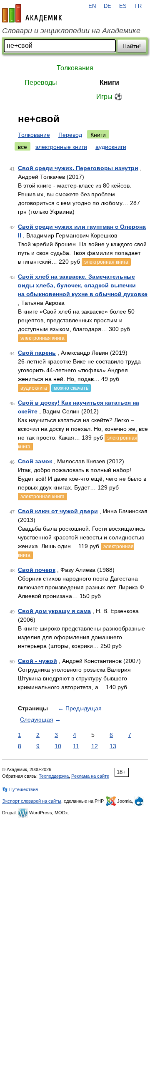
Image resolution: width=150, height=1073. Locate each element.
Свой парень (37, 352)
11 (76, 746)
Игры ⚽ (109, 96)
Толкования (75, 68)
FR (138, 6)
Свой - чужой (37, 661)
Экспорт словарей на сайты (31, 801)
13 (113, 746)
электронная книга (106, 262)
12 (94, 746)
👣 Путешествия (20, 789)
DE (107, 6)
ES (123, 6)
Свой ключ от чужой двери (58, 511)
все (22, 146)
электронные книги (61, 146)
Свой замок (35, 461)
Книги (109, 82)
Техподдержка (54, 776)
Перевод (70, 134)
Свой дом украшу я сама (54, 611)
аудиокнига (33, 388)
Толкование (34, 134)
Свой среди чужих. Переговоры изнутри (78, 168)
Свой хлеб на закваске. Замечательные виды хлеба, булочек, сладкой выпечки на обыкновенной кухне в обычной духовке (83, 285)
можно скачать (71, 388)
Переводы (41, 82)
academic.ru (32, 13)
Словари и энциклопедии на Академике (71, 31)
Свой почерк (36, 569)
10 (58, 746)
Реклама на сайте (90, 776)
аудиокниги (110, 146)
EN (92, 6)
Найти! (131, 46)
